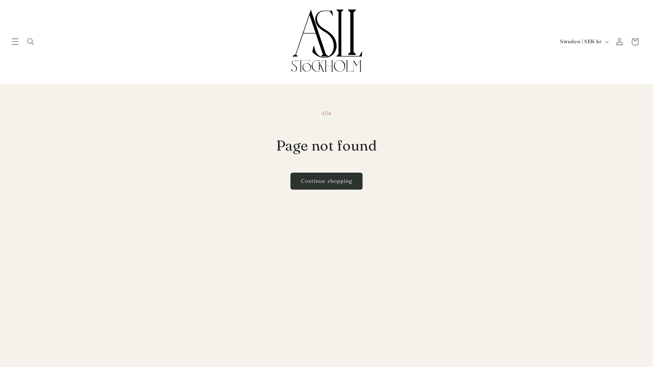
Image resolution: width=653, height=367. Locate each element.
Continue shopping (326, 181)
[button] (15, 42)
